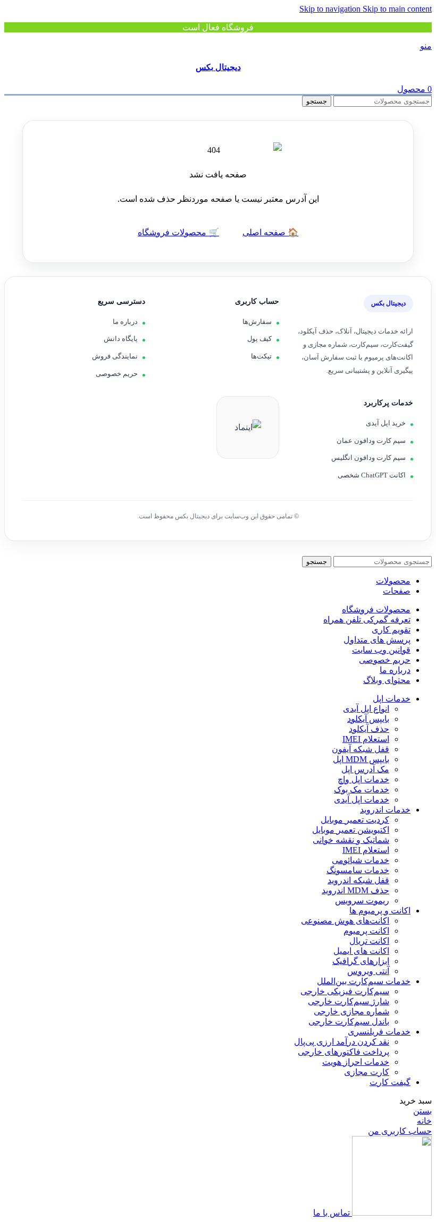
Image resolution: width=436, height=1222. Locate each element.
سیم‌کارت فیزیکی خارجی (344, 991)
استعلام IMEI (365, 739)
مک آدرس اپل (365, 769)
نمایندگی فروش (115, 356)
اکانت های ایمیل (361, 950)
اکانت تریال (369, 940)
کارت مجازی (366, 1071)
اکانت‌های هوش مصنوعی (345, 920)
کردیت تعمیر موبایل (355, 819)
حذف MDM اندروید (355, 890)
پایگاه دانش (121, 339)
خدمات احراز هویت (355, 1061)
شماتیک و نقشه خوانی (351, 839)
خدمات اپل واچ (363, 779)
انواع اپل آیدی (366, 708)
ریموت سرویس (362, 900)
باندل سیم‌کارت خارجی (348, 1021)
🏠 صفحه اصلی (270, 232)
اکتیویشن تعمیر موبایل (350, 829)
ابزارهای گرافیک (360, 960)
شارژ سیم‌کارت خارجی (348, 1001)
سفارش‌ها (257, 322)
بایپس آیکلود (368, 718)
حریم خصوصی (117, 374)
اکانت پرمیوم (366, 930)
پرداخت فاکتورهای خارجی (343, 1051)
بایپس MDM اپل (361, 759)
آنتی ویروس (368, 971)
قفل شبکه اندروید (358, 880)
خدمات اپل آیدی (361, 799)
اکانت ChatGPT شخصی (372, 475)
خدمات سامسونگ (357, 870)
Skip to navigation (331, 8)
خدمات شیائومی (360, 860)
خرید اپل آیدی (386, 423)
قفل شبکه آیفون (360, 749)
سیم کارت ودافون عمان (371, 441)
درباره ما (125, 322)
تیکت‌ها (261, 356)
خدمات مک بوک (361, 789)
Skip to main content (397, 8)
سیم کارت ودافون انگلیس (368, 458)
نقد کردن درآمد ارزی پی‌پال (341, 1041)
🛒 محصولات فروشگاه (178, 232)
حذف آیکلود (369, 728)
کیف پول (259, 339)
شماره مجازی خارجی (351, 1011)
